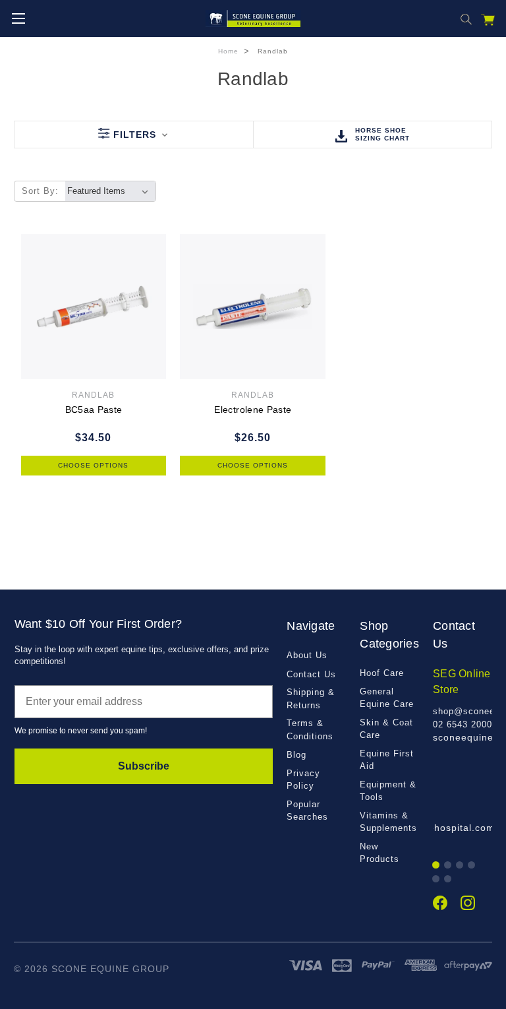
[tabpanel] (462, 705)
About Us (307, 655)
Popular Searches (307, 810)
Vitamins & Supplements (388, 822)
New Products (379, 853)
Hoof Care (382, 673)
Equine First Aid (387, 760)
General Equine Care (387, 698)
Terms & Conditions (310, 729)
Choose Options (93, 465)
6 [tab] (448, 879)
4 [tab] (472, 865)
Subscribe (143, 766)
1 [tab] (436, 865)
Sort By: (40, 191)
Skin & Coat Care (386, 729)
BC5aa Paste (94, 409)
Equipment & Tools (388, 791)
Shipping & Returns (311, 698)
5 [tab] (436, 879)
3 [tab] (460, 865)
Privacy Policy (303, 779)
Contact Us (311, 674)
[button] (133, 134)
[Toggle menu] (18, 18)
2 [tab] (448, 865)
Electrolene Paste (252, 409)
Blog (296, 755)
